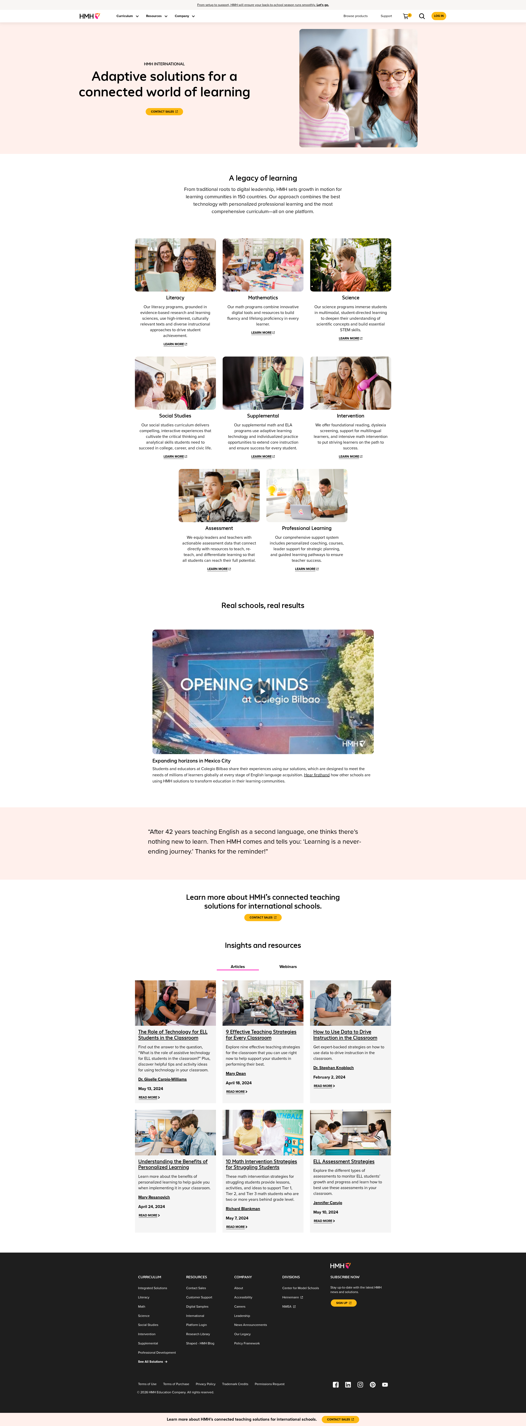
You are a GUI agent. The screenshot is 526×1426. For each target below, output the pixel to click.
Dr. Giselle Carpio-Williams (162, 1079)
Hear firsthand (317, 775)
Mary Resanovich (154, 1197)
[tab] (238, 965)
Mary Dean (236, 1073)
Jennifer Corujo (327, 1202)
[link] (91, 16)
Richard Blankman (243, 1208)
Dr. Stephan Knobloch (333, 1067)
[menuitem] (91, 16)
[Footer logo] (340, 1265)
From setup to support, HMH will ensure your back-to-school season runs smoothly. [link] (263, 5)
